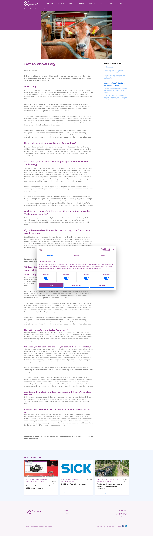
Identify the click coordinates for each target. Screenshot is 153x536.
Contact (121, 3)
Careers (111, 3)
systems (68, 513)
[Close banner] (113, 249)
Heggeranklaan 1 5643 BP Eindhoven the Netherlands (122, 512)
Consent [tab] (50, 255)
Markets (71, 3)
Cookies (119, 526)
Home (26, 9)
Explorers (92, 3)
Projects (82, 3)
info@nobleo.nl (123, 516)
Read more (29, 493)
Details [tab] (76, 255)
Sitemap (99, 526)
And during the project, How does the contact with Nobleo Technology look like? (114, 83)
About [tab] (103, 255)
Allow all (102, 285)
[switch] (66, 278)
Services (61, 3)
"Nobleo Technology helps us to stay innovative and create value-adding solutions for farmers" (116, 97)
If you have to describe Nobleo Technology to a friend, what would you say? (115, 90)
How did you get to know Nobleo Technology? (113, 71)
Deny (51, 285)
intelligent (67, 512)
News (31, 9)
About (102, 3)
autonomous (67, 510)
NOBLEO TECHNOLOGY (45, 526)
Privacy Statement (109, 526)
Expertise (50, 3)
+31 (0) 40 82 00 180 (121, 514)
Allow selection (76, 285)
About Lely (109, 67)
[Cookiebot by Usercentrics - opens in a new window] (102, 249)
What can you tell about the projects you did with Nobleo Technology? (114, 77)
